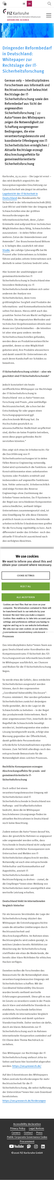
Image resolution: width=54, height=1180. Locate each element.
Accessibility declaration (27, 1124)
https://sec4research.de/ (26, 1066)
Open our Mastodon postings (29, 1146)
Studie (6, 250)
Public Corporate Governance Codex (27, 1137)
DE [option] (24, 3)
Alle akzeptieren (26, 597)
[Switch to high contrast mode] (4, 4)
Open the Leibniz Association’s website (27, 1167)
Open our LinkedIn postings (43, 1146)
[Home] (21, 15)
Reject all (25, 586)
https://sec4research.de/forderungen (24, 1100)
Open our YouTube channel (16, 1146)
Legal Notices (36, 1128)
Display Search (49, 4)
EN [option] (29, 3)
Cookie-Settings (25, 575)
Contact (28, 1132)
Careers (16, 1132)
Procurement (27, 1141)
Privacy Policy (17, 1128)
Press (39, 1132)
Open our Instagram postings (36, 1146)
